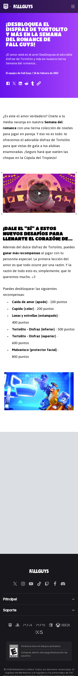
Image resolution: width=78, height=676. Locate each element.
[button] (8, 85)
